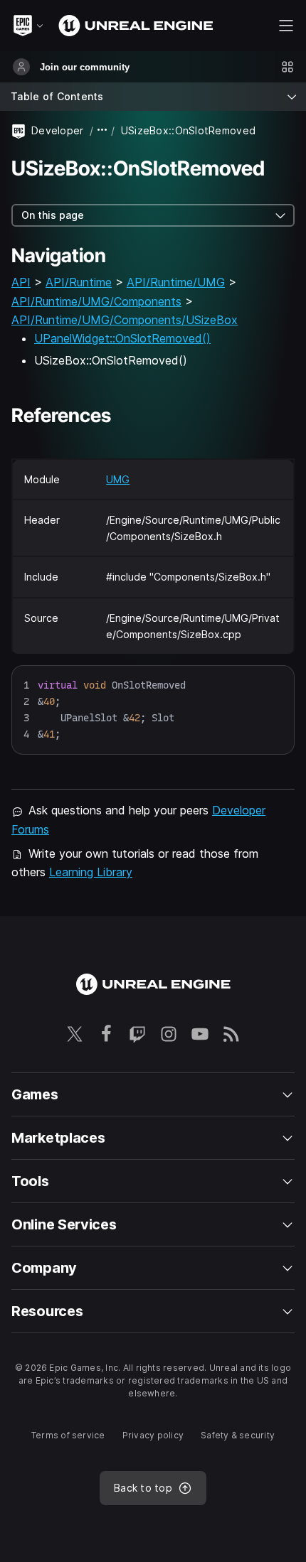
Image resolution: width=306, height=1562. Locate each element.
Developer (57, 130)
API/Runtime (79, 282)
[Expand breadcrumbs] (102, 130)
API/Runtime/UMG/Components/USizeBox (124, 320)
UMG (118, 479)
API (21, 282)
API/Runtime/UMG (176, 282)
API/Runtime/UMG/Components (96, 301)
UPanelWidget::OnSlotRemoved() (122, 338)
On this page (52, 215)
